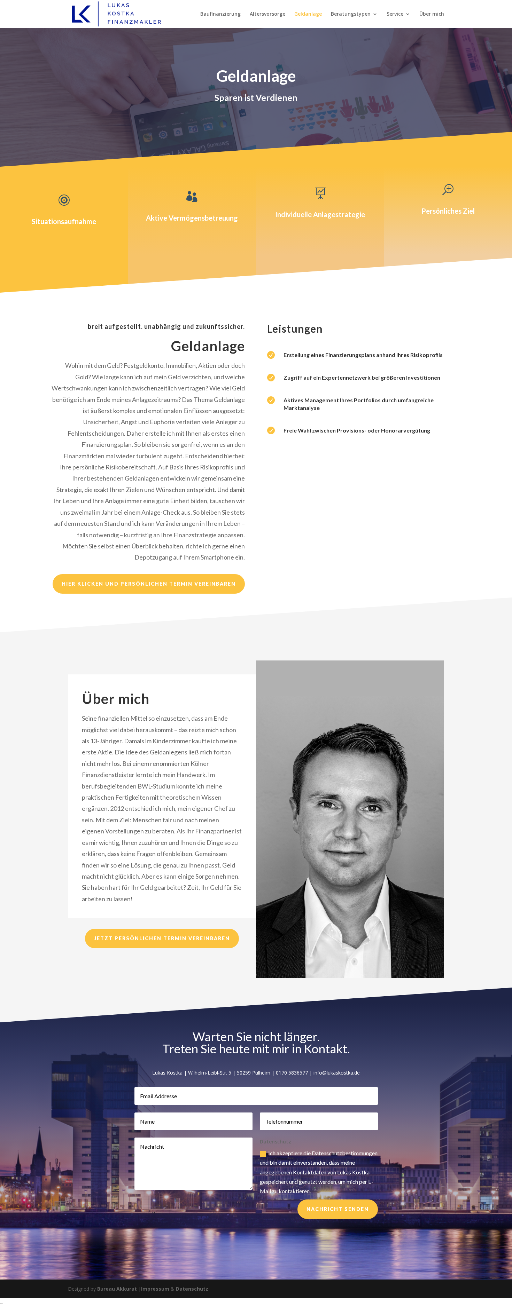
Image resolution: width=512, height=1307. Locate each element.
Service (395, 14)
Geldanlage (308, 14)
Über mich (431, 14)
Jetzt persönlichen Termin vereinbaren (162, 938)
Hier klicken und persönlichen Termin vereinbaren (149, 584)
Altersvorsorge (267, 14)
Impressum (155, 1288)
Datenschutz (192, 1288)
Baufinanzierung (220, 14)
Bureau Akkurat (117, 1288)
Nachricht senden (338, 1209)
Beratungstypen (351, 14)
